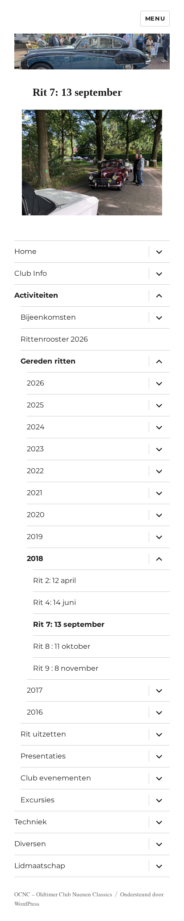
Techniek (30, 822)
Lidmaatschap (39, 865)
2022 (35, 471)
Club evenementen (56, 778)
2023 (35, 449)
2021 (34, 492)
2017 (34, 690)
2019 (35, 536)
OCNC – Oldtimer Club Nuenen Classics (63, 894)
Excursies (37, 800)
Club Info (30, 273)
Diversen (30, 844)
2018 (35, 558)
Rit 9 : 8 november (65, 668)
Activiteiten (36, 295)
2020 (36, 514)
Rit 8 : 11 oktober (61, 646)
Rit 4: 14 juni (54, 602)
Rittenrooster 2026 (54, 339)
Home (25, 251)
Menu (155, 18)
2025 (35, 405)
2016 (35, 712)
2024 (36, 427)
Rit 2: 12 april (54, 580)
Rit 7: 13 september (69, 624)
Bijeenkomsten (48, 317)
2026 (35, 383)
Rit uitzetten (43, 734)
